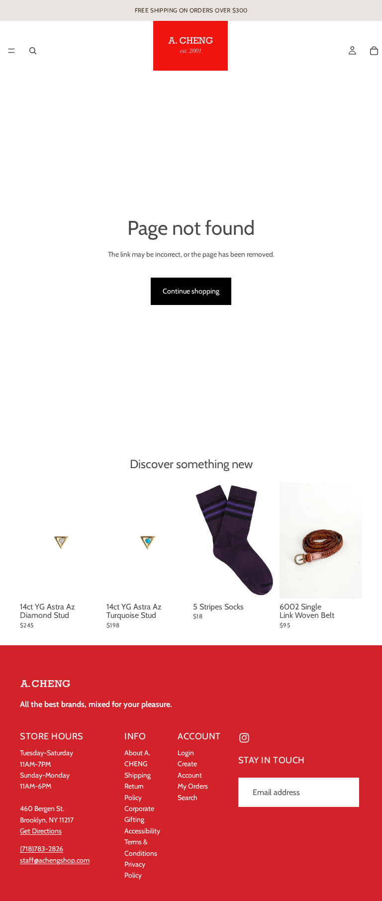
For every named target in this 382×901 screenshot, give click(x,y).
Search (187, 797)
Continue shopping (191, 291)
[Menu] (11, 50)
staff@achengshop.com (55, 860)
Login (186, 752)
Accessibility (142, 830)
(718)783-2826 (41, 848)
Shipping (137, 775)
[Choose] (347, 583)
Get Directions (41, 830)
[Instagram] (244, 738)
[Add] (87, 583)
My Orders (193, 786)
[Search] (33, 51)
